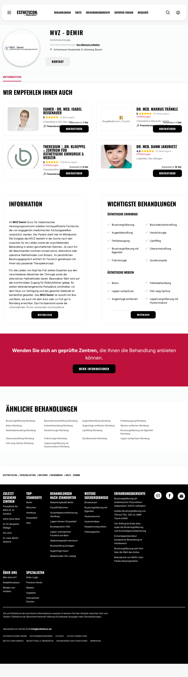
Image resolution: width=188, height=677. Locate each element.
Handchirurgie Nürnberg (56, 430)
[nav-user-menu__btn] (178, 12)
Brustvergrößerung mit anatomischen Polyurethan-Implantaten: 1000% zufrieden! (129, 502)
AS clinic (7, 532)
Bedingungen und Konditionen (72, 641)
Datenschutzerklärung (15, 636)
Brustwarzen (90, 502)
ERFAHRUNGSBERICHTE (98, 12)
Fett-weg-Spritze (160, 291)
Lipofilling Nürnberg (92, 430)
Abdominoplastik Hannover (64, 540)
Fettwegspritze (92, 531)
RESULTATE (143, 12)
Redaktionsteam (11, 582)
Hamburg (31, 512)
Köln (28, 523)
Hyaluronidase (91, 521)
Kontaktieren (74, 129)
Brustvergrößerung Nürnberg (20, 420)
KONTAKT (58, 61)
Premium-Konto (34, 582)
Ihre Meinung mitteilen (88, 44)
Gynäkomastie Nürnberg (94, 438)
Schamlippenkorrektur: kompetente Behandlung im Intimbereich (128, 540)
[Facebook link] (169, 496)
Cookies (59, 636)
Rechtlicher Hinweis (13, 641)
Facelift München (59, 507)
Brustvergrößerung (123, 224)
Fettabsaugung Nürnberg (133, 420)
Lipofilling (155, 240)
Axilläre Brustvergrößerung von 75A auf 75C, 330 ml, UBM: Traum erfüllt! (130, 515)
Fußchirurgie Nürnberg (55, 438)
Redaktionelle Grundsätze (40, 641)
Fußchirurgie (119, 260)
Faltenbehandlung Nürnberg (58, 425)
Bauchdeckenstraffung (163, 224)
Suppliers (31, 592)
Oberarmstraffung (160, 248)
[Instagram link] (158, 496)
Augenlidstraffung (122, 232)
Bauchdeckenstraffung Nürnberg (60, 420)
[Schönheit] (27, 13)
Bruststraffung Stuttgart (62, 545)
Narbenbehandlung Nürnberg (21, 430)
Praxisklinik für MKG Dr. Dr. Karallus (10, 510)
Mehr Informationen (94, 369)
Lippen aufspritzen (123, 291)
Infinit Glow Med (11, 518)
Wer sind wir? (10, 577)
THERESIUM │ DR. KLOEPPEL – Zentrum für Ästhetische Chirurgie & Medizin (64, 152)
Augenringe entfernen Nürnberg (98, 425)
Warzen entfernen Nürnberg (134, 425)
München (31, 507)
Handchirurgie (158, 232)
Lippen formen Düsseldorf (63, 521)
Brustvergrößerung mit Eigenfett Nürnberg (136, 432)
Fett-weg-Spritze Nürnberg (19, 443)
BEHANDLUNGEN (62, 12)
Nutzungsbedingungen (41, 636)
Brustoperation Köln (60, 526)
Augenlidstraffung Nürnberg (96, 420)
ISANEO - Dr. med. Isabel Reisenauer (62, 110)
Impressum (95, 641)
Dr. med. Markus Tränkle (157, 109)
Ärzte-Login (32, 577)
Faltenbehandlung (160, 282)
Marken (30, 587)
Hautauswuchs (92, 516)
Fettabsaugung (121, 240)
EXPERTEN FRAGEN (123, 12)
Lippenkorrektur (121, 310)
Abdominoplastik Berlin (61, 502)
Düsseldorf (31, 517)
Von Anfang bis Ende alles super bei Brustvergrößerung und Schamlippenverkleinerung (130, 527)
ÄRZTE (78, 12)
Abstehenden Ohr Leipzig (63, 556)
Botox (115, 282)
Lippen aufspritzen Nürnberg (134, 438)
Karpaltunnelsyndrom (95, 526)
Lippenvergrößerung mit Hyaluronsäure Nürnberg (56, 445)
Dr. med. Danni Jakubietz (156, 146)
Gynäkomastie (158, 260)
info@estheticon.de (41, 629)
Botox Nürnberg (14, 425)
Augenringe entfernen (125, 298)
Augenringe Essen (59, 550)
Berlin (29, 502)
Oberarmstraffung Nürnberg (20, 438)
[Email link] (181, 496)
